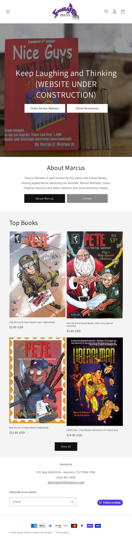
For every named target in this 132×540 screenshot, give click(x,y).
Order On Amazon (87, 108)
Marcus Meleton (24, 532)
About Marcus (45, 198)
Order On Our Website (45, 108)
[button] (8, 12)
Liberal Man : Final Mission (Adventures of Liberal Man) (92, 430)
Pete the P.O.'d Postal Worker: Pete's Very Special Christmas (90, 324)
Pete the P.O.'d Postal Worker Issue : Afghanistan (32, 322)
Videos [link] (87, 198)
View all (66, 446)
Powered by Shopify (42, 532)
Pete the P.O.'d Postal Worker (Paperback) (29, 427)
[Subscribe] (72, 501)
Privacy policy (62, 532)
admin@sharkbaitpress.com (66, 482)
